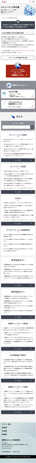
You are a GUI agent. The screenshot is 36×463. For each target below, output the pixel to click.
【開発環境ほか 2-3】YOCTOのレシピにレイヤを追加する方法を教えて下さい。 (18, 307)
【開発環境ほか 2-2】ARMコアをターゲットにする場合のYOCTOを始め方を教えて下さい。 (18, 302)
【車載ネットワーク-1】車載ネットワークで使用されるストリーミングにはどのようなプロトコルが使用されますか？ (18, 393)
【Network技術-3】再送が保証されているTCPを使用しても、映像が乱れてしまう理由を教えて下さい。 (18, 179)
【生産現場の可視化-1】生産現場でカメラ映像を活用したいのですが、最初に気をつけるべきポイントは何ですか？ (18, 362)
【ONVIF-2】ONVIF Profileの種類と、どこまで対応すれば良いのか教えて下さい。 (18, 206)
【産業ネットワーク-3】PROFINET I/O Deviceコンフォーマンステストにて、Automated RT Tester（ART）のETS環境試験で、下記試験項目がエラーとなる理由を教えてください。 (18, 340)
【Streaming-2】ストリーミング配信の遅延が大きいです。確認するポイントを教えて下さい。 (18, 145)
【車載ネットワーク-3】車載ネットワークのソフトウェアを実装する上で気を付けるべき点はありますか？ (18, 406)
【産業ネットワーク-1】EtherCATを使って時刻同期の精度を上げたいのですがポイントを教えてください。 (18, 329)
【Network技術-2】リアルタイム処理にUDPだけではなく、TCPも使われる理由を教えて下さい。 (18, 175)
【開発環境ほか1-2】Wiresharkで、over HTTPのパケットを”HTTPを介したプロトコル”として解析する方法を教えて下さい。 (18, 271)
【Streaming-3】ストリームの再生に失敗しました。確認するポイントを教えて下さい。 (18, 150)
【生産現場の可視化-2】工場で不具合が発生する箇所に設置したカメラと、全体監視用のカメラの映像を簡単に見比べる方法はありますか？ (18, 368)
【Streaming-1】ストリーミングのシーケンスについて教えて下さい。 (18, 140)
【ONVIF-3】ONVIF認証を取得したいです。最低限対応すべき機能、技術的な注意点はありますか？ (19, 211)
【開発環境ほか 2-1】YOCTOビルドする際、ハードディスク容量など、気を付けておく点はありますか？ (18, 297)
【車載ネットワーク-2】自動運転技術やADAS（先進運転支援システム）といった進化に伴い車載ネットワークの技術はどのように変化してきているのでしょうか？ (18, 400)
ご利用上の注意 (16, 451)
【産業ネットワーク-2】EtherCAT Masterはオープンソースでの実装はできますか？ (18, 334)
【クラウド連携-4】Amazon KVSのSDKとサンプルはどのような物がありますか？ (18, 250)
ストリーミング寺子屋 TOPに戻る (9, 17)
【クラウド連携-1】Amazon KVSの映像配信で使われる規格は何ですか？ (18, 235)
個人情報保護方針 (6, 451)
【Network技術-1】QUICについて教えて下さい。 (17, 171)
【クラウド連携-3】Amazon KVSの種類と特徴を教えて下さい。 (18, 245)
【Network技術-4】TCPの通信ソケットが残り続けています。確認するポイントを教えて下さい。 (18, 184)
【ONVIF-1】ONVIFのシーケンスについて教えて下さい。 (19, 203)
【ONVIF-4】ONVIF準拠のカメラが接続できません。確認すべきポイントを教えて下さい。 (19, 216)
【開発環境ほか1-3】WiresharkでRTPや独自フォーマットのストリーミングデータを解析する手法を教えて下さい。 (18, 278)
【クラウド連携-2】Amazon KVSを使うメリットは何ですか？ (18, 240)
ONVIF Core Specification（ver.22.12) (24, 50)
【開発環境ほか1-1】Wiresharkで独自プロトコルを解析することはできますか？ (18, 265)
